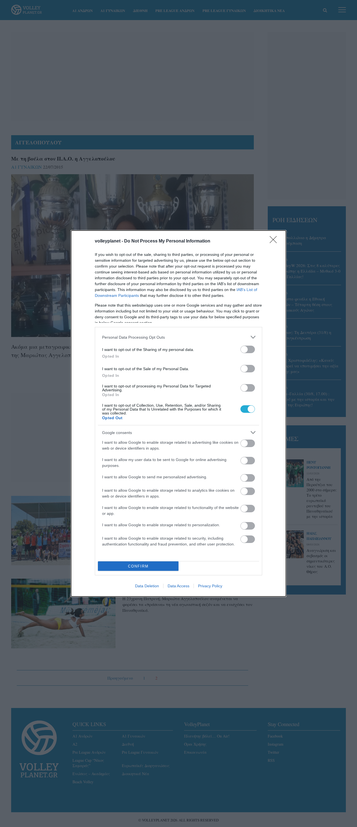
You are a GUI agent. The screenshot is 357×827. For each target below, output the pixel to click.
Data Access (178, 586)
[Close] (275, 241)
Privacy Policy (210, 586)
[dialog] (178, 413)
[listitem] (178, 337)
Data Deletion (147, 586)
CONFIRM (138, 566)
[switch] (247, 349)
